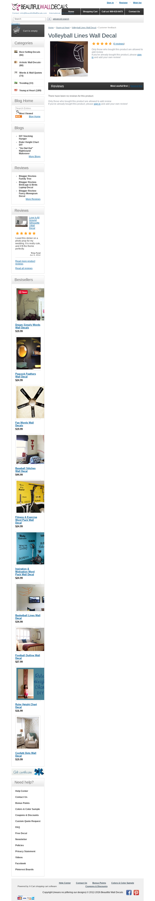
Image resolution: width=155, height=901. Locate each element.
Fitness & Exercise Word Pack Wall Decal (26, 520)
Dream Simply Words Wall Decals (27, 326)
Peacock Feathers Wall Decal (25, 375)
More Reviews (33, 199)
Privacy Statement (25, 851)
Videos (19, 857)
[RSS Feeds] (18, 117)
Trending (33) (26, 83)
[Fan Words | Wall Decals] (33, 417)
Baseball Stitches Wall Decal (25, 470)
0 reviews (119, 43)
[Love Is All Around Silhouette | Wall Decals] (21, 226)
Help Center (21, 791)
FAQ (17, 827)
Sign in (110, 3)
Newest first (136, 86)
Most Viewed (26, 113)
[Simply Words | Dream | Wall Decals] (31, 319)
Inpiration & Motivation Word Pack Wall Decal (25, 571)
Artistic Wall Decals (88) (29, 64)
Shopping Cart (90, 11)
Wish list (137, 3)
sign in (97, 104)
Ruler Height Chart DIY (29, 143)
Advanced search (61, 19)
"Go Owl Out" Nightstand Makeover (26, 151)
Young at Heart (63, 27)
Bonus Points (22, 803)
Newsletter (21, 839)
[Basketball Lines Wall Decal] (35, 610)
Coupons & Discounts (27, 815)
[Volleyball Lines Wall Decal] (69, 75)
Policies (19, 845)
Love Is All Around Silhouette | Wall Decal (34, 222)
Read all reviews (24, 268)
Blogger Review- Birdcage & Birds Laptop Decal (28, 185)
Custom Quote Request (27, 821)
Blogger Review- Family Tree (28, 177)
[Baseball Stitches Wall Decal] (38, 463)
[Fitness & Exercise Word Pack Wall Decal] (32, 511)
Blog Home (34, 116)
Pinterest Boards (24, 869)
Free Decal (21, 833)
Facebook (20, 863)
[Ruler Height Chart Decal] (32, 699)
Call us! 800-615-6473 (112, 11)
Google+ (15, 24)
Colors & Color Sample (27, 809)
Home (51, 27)
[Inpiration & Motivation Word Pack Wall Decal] (32, 563)
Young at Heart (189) (30, 90)
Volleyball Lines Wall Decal (84, 27)
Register (123, 3)
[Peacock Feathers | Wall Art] (28, 368)
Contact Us (21, 797)
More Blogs (34, 156)
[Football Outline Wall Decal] (35, 650)
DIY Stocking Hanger (26, 137)
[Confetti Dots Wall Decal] (28, 747)
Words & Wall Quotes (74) (30, 74)
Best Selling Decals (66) (29, 53)
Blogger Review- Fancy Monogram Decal (28, 193)
